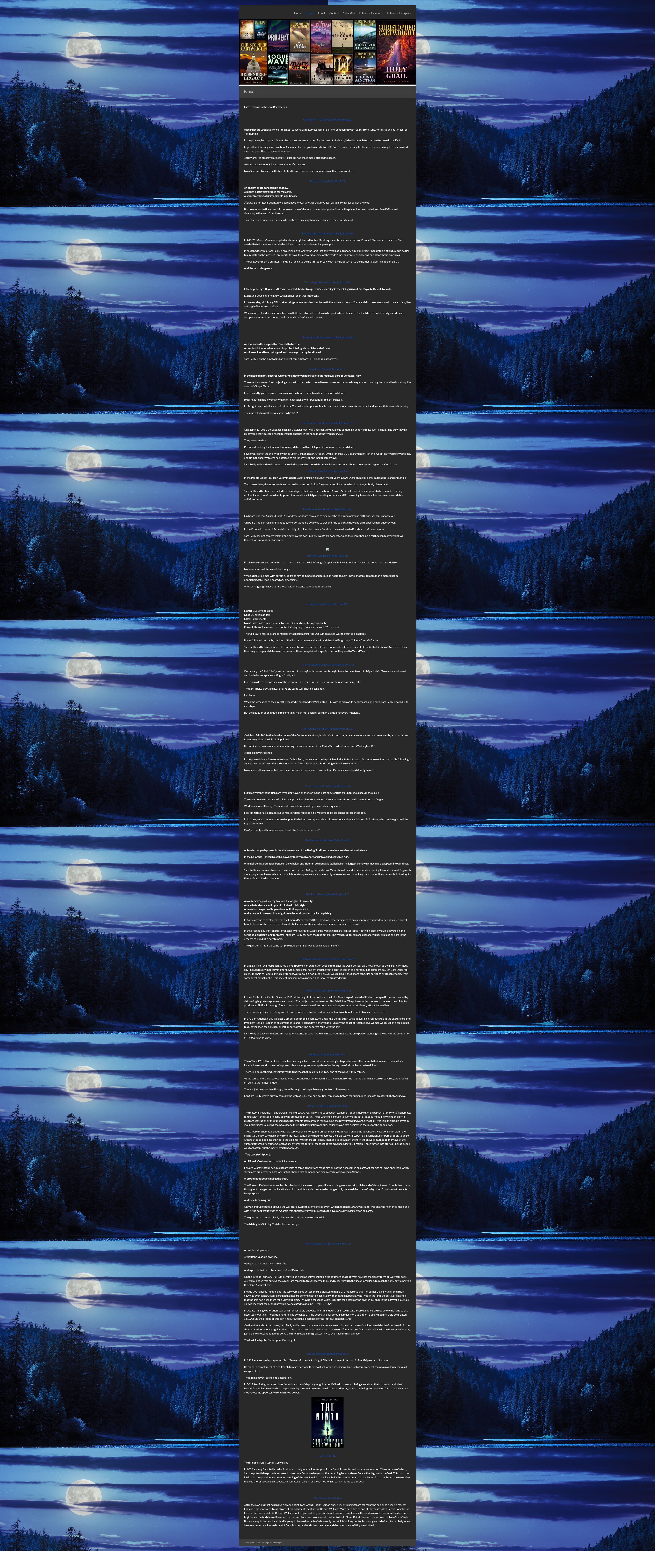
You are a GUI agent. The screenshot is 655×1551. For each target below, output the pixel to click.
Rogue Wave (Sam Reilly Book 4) (327, 1054)
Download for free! (327, 1455)
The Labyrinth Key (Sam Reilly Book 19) (327, 282)
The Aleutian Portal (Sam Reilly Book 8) (327, 840)
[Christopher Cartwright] (327, 21)
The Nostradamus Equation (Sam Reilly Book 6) (327, 958)
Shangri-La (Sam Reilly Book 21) (327, 181)
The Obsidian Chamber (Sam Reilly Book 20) (328, 233)
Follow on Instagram (399, 13)
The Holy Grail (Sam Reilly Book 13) (327, 555)
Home (297, 13)
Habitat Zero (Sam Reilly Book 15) (327, 471)
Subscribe (349, 13)
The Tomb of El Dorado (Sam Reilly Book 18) (327, 337)
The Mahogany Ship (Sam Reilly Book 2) (327, 1243)
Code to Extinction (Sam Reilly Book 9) (327, 786)
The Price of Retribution (327, 1498)
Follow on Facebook (371, 13)
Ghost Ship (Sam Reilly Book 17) (327, 368)
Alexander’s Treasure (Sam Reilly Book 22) (327, 119)
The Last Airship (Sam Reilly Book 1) (328, 1353)
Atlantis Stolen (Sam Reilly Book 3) (327, 1105)
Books (309, 13)
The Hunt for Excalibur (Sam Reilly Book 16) (327, 422)
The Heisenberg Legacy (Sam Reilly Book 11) (327, 664)
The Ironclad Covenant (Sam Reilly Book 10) (327, 728)
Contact (334, 13)
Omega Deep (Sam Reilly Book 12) (327, 604)
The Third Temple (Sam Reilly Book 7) (327, 894)
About (321, 13)
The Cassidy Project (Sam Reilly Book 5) (327, 990)
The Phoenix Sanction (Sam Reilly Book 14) (327, 509)
